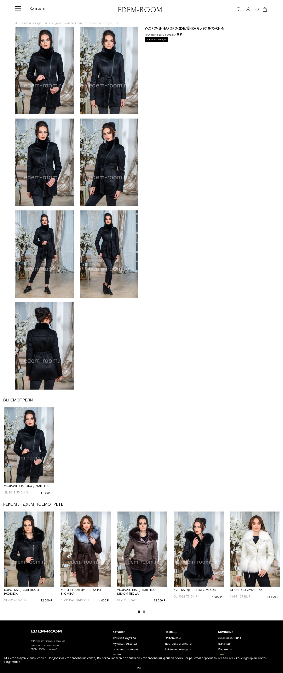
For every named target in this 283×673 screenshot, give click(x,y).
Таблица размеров (178, 649)
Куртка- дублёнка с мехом (195, 590)
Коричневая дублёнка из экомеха (80, 591)
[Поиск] (237, 10)
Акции (116, 655)
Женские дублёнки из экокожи (63, 23)
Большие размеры (125, 649)
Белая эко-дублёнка (246, 590)
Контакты (225, 649)
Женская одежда (31, 23)
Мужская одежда (124, 643)
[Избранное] (255, 10)
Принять (141, 668)
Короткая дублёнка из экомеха (22, 591)
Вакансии (224, 643)
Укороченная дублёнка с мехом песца (137, 591)
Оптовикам (173, 638)
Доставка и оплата (178, 643)
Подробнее (12, 662)
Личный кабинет (229, 638)
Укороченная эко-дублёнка (26, 486)
